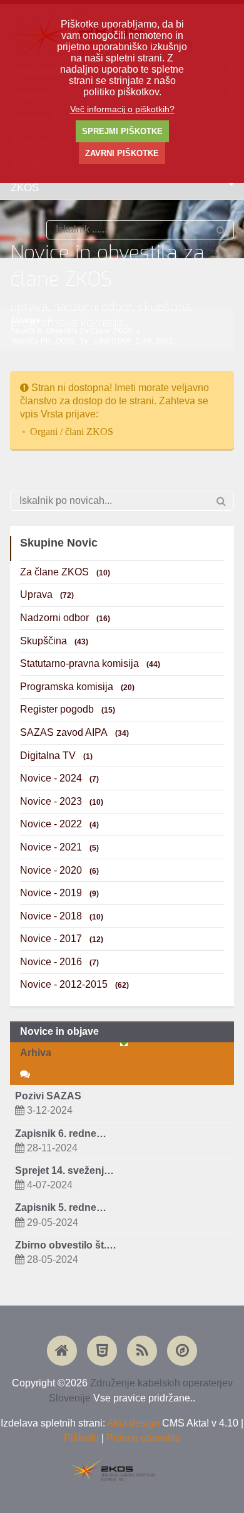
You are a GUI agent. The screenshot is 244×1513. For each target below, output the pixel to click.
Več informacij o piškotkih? (122, 109)
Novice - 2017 (61, 938)
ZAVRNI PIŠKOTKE (122, 153)
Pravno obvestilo (143, 1438)
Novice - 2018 (61, 916)
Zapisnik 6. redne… (60, 1133)
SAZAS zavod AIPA (74, 732)
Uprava (47, 594)
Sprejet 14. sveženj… (64, 1170)
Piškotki (81, 1438)
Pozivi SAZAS (48, 1096)
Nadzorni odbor (65, 617)
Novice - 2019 (59, 892)
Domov (26, 320)
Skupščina (54, 641)
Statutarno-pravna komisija (90, 663)
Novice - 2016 (59, 961)
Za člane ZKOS (65, 572)
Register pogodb (67, 709)
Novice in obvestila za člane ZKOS (72, 331)
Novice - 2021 (59, 847)
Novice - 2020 (59, 870)
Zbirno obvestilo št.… (65, 1245)
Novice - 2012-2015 (74, 984)
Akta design (133, 1423)
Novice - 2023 (61, 801)
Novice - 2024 (59, 778)
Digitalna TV (56, 755)
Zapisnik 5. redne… (60, 1207)
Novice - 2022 (59, 824)
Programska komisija (77, 686)
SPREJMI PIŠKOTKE (122, 131)
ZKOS (25, 188)
